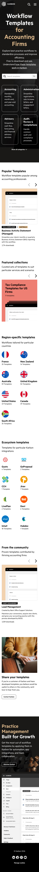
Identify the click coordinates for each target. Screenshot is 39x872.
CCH (4, 486)
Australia (23, 227)
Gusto (5, 466)
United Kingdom (28, 381)
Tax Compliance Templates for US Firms (16, 288)
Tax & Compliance (8, 227)
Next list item (36, 184)
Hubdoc (24, 525)
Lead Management (11, 606)
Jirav (22, 486)
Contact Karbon (9, 697)
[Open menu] (35, 4)
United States (9, 401)
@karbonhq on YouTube (21, 857)
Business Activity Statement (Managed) (16, 232)
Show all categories (18, 149)
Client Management (9, 603)
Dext (22, 506)
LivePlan (6, 506)
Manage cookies (19, 863)
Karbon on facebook (17, 857)
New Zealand (27, 361)
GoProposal (26, 466)
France (5, 361)
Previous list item (29, 184)
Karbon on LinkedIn (13, 857)
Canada (24, 401)
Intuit (4, 525)
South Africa (8, 420)
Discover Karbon (9, 764)
